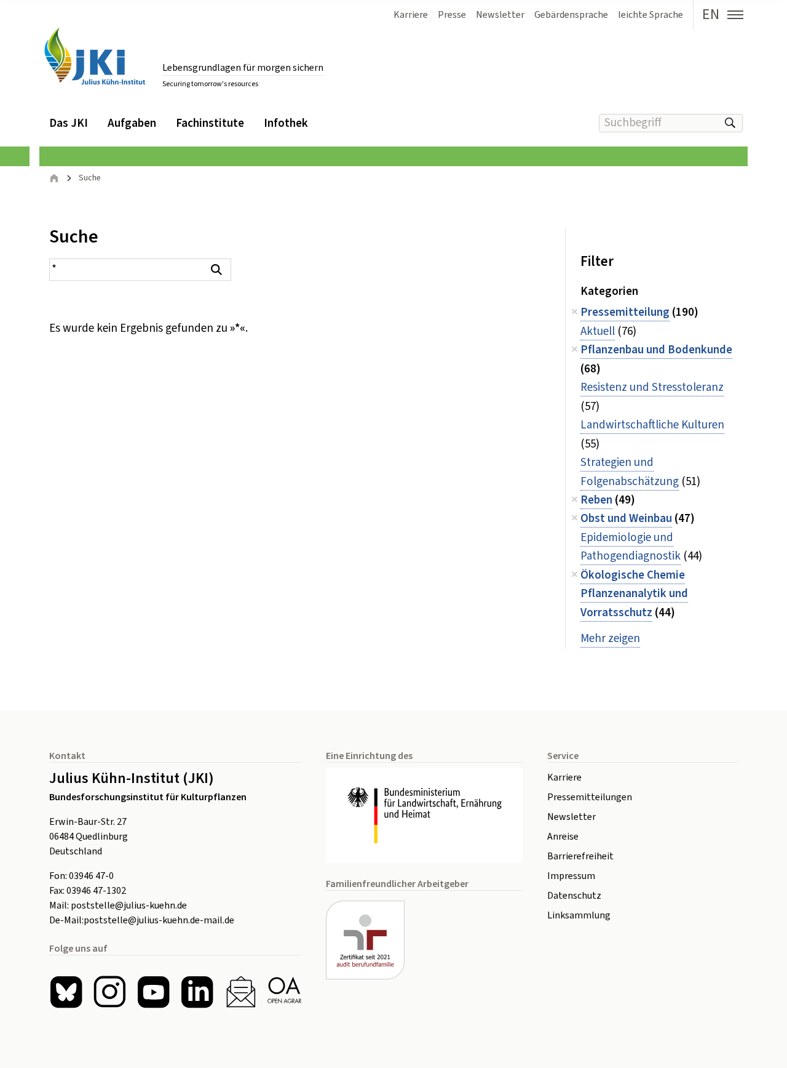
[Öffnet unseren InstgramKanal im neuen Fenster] (110, 992)
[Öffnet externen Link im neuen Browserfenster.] (424, 816)
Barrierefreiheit (580, 856)
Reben (596, 500)
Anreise (563, 836)
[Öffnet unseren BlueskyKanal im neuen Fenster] (66, 992)
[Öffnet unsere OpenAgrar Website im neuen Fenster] (284, 992)
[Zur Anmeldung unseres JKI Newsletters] (241, 992)
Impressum (571, 876)
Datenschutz (574, 895)
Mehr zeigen (610, 638)
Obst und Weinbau (626, 518)
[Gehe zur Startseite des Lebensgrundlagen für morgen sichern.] (94, 56)
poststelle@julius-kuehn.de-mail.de (159, 920)
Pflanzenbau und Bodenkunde (656, 350)
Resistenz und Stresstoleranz (652, 387)
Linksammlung (579, 915)
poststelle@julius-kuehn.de (129, 905)
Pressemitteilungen (589, 797)
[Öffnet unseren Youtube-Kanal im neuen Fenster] (153, 992)
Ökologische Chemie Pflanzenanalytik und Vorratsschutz (634, 594)
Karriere (564, 777)
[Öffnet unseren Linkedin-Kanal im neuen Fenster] (197, 992)
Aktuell (597, 331)
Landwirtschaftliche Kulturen (652, 425)
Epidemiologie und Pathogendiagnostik (630, 546)
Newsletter (571, 817)
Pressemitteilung (625, 312)
